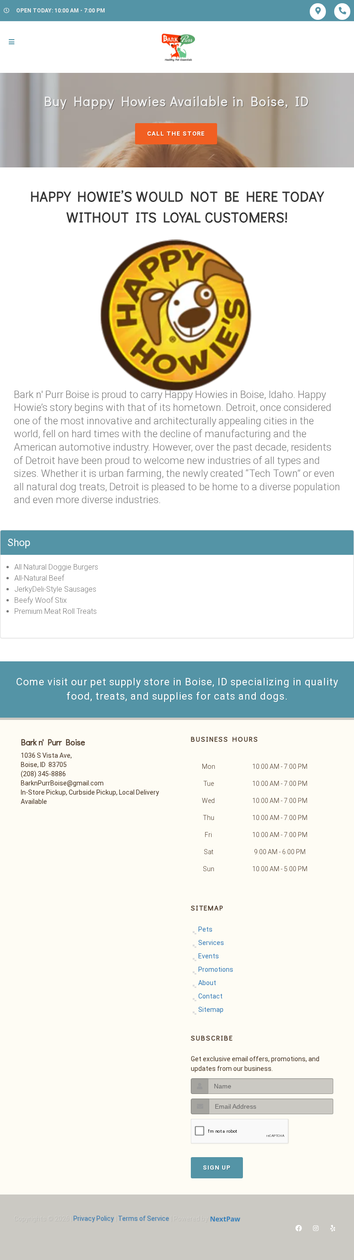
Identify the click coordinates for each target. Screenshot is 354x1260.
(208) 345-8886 (43, 774)
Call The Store (176, 133)
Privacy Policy (93, 1218)
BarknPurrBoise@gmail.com (62, 783)
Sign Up (217, 1167)
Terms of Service (143, 1218)
